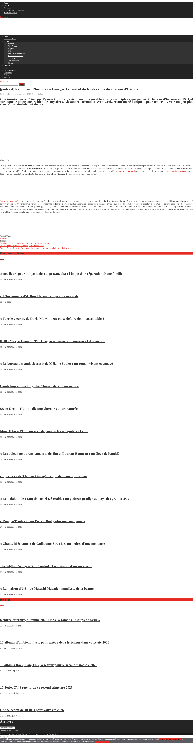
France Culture (15, 243)
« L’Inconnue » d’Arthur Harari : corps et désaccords (39, 296)
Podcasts (7, 75)
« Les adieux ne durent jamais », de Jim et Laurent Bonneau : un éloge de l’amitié (59, 453)
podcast (25, 243)
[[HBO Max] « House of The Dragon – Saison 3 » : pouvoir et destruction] (6, 335)
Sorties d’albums (10, 39)
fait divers (4, 243)
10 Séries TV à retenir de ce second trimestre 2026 (36, 687)
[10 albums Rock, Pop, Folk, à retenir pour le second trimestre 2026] (6, 659)
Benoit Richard (38, 94)
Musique (7, 41)
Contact (7, 5)
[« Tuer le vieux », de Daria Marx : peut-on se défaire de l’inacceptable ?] (6, 313)
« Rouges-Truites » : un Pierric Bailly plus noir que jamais (42, 521)
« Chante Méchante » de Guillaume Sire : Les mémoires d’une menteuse (52, 543)
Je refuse (168, 739)
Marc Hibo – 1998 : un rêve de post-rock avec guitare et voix (44, 431)
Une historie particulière (39, 243)
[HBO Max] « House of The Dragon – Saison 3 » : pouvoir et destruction (52, 341)
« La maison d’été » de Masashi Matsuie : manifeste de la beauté (47, 588)
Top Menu (4, 17)
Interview (11, 58)
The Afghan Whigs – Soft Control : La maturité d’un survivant (46, 566)
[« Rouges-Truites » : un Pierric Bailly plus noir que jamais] (6, 515)
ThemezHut (53, 734)
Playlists (11, 48)
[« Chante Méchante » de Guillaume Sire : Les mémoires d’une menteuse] (6, 538)
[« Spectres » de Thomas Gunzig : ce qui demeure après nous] (6, 470)
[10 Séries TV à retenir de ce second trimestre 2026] (6, 681)
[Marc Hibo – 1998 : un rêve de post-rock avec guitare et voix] (6, 425)
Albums (11, 44)
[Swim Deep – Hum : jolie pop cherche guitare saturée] (6, 403)
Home (6, 3)
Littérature (8, 73)
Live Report (12, 46)
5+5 (9, 51)
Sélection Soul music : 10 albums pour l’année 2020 (22, 245)
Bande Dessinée (10, 70)
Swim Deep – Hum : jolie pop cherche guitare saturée (39, 408)
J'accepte (161, 739)
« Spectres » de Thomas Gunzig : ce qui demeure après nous (43, 476)
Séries (6, 68)
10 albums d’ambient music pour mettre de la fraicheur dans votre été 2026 (54, 642)
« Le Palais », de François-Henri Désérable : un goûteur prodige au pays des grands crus (64, 498)
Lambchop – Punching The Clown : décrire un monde (39, 386)
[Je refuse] (182, 739)
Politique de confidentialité (14, 10)
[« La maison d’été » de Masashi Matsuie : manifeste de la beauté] (6, 583)
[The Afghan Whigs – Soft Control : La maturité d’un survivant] (6, 560)
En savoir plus (177, 739)
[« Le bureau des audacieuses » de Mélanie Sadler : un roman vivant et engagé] (6, 358)
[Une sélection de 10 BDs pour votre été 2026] (6, 704)
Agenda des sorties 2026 (17, 53)
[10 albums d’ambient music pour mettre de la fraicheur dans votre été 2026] (6, 636)
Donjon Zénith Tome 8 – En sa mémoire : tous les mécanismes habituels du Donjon (35, 248)
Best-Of (7, 78)
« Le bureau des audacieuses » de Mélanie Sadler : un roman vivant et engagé (56, 363)
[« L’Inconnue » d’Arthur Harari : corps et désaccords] (6, 290)
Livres (10, 63)
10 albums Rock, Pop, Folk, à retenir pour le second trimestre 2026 (48, 665)
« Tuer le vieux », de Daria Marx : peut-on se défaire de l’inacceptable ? (52, 318)
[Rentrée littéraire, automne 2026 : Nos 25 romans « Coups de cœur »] (6, 614)
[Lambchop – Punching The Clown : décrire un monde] (6, 380)
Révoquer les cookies (9, 730)
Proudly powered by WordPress (13, 734)
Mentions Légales (10, 13)
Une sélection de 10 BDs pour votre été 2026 (32, 710)
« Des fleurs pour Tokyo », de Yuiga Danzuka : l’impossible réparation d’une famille (61, 273)
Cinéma (7, 65)
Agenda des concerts (15, 56)
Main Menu (5, 82)
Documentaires (13, 61)
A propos (7, 8)
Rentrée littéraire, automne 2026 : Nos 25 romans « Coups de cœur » (50, 620)
